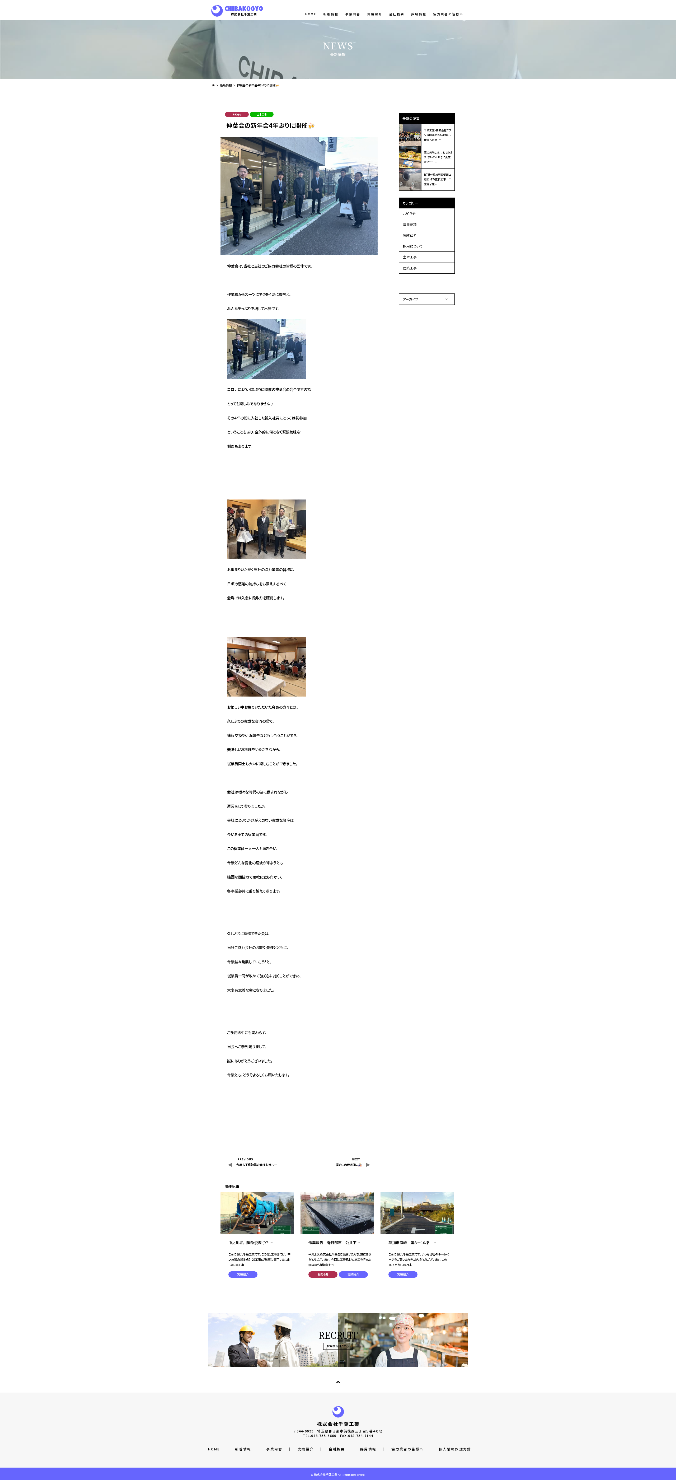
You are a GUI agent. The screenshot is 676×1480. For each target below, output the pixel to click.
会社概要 (396, 14)
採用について (413, 246)
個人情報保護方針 (455, 1448)
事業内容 (352, 14)
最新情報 (226, 85)
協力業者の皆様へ (448, 14)
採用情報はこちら (338, 1346)
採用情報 (418, 14)
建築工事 (410, 267)
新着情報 (330, 14)
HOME (310, 14)
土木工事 (410, 256)
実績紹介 (374, 14)
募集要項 (410, 224)
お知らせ (409, 213)
